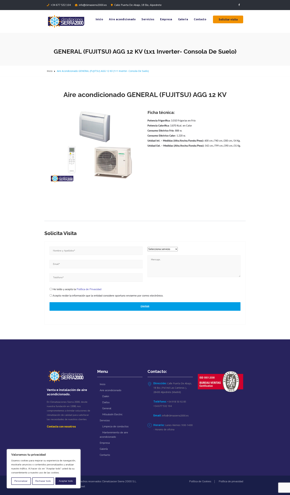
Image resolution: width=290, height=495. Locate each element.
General (106, 408)
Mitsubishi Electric (112, 414)
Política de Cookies (200, 481)
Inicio (99, 19)
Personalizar (21, 481)
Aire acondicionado (122, 19)
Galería (183, 19)
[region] (44, 468)
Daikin (105, 396)
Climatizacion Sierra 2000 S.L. (119, 481)
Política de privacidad (231, 481)
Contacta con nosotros (61, 426)
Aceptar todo (66, 481)
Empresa (166, 19)
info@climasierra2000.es (92, 5)
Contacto (200, 19)
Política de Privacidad (89, 289)
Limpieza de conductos (115, 426)
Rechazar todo (43, 481)
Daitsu (106, 402)
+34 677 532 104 (60, 5)
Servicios (147, 19)
